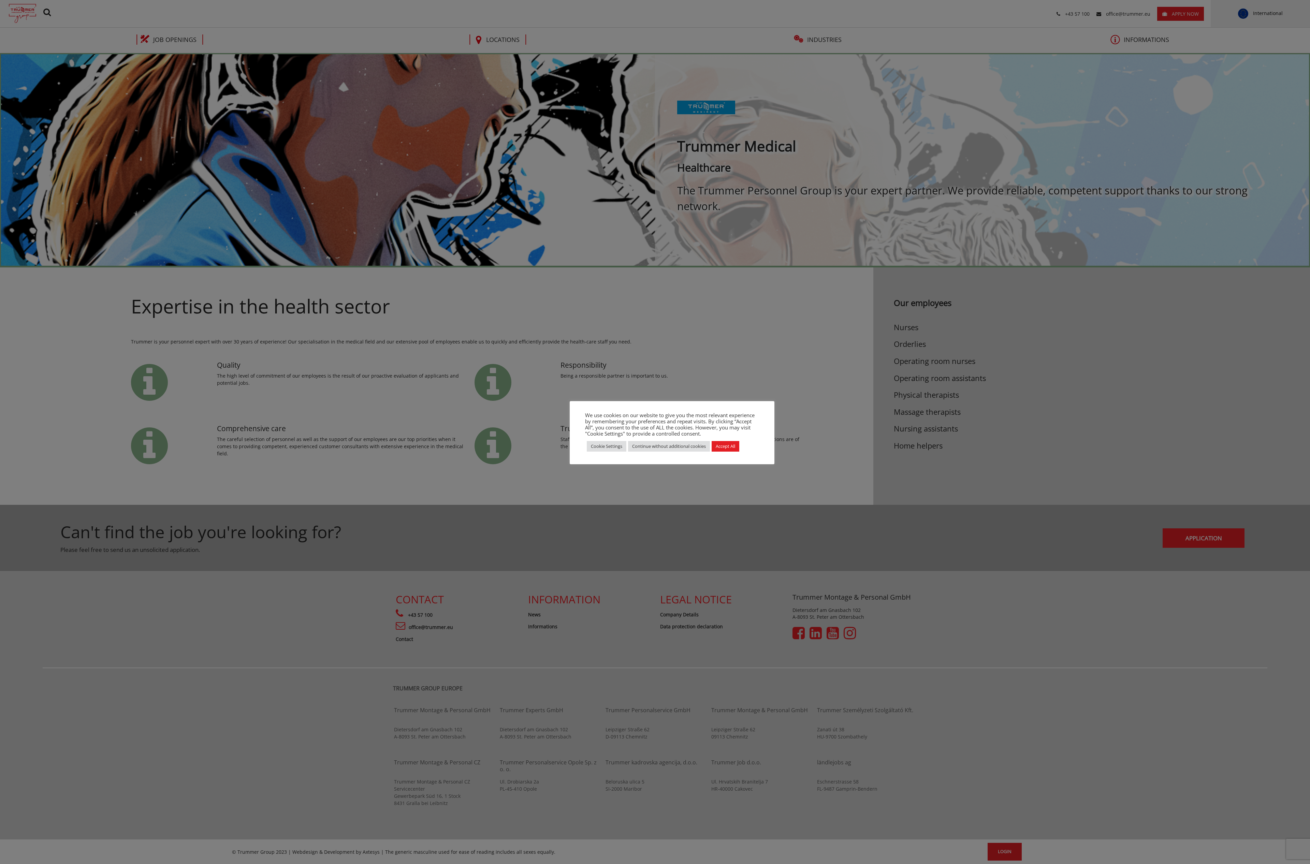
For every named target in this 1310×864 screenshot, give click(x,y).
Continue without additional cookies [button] (669, 446)
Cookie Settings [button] (606, 446)
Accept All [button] (725, 446)
